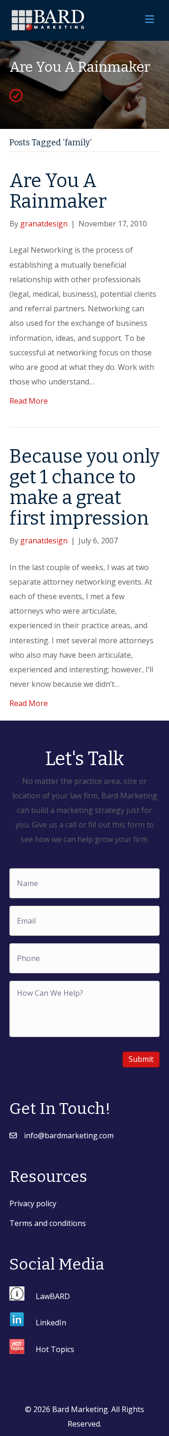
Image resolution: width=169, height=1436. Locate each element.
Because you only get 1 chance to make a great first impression (84, 487)
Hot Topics (55, 1349)
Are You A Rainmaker (58, 191)
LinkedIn (51, 1322)
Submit (141, 1059)
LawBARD (53, 1296)
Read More (28, 401)
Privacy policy (32, 1203)
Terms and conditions (47, 1223)
